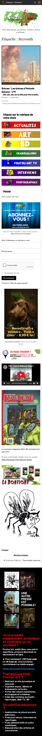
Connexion (18, 2)
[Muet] (34, 383)
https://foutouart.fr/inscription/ (21, 234)
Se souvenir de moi (11, 273)
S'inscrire (5, 283)
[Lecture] (4, 383)
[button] (39, 2)
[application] (21, 375)
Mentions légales (21, 555)
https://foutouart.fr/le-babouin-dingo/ (17, 460)
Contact (5, 550)
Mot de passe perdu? (19, 283)
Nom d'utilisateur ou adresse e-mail (16, 240)
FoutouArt (5, 97)
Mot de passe (7, 251)
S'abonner (9, 2)
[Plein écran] (38, 383)
